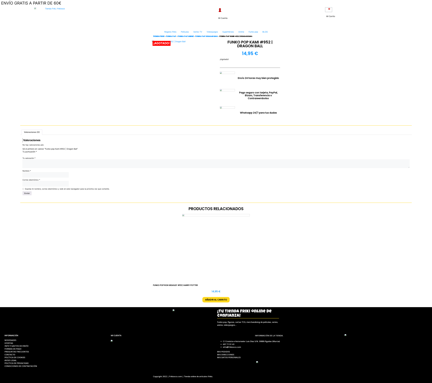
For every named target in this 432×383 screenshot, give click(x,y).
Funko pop (253, 32)
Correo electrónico (31, 180)
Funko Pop (171, 36)
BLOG (265, 32)
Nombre (26, 171)
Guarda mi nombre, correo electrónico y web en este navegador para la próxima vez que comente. (67, 189)
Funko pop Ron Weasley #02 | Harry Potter (175, 285)
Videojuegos (212, 32)
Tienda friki (158, 36)
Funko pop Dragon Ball (206, 36)
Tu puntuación (29, 152)
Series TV (197, 32)
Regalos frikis (170, 32)
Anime (241, 32)
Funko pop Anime (186, 36)
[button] (216, 299)
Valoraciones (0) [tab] (32, 132)
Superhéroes (228, 32)
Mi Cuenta (222, 18)
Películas (185, 32)
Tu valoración (28, 158)
